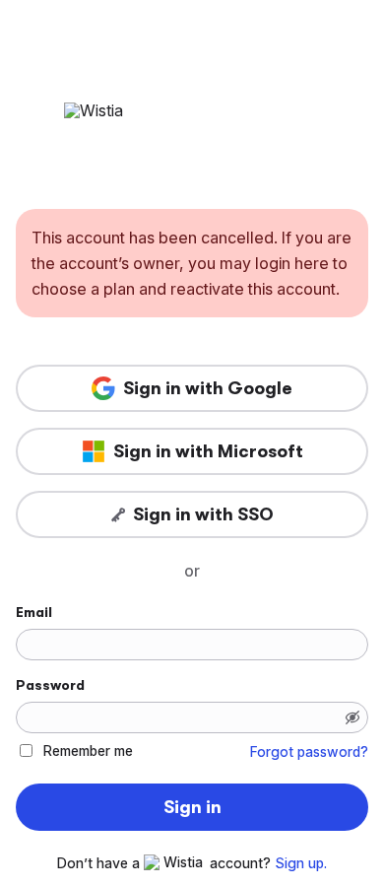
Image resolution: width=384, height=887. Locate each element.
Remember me (88, 750)
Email (34, 612)
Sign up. (301, 863)
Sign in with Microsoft (208, 451)
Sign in (192, 807)
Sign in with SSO (203, 514)
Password (50, 685)
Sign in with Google (207, 388)
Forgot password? (309, 752)
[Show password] (352, 717)
